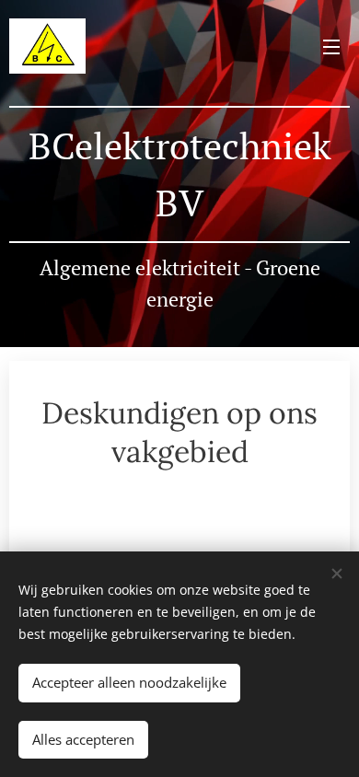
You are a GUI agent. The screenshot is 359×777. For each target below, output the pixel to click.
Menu (331, 46)
